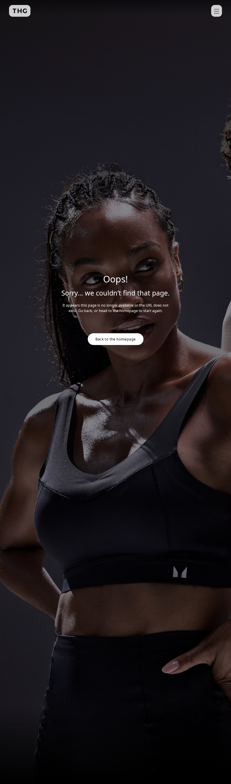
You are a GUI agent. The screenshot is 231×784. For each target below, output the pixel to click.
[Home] (20, 11)
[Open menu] (216, 11)
